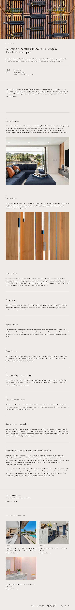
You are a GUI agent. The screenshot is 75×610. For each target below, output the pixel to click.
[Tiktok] (65, 606)
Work (31, 5)
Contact (66, 5)
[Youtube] (68, 606)
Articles (57, 5)
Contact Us (11, 501)
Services (39, 5)
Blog (12, 43)
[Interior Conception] (10, 5)
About (48, 5)
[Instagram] (62, 606)
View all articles (37, 605)
